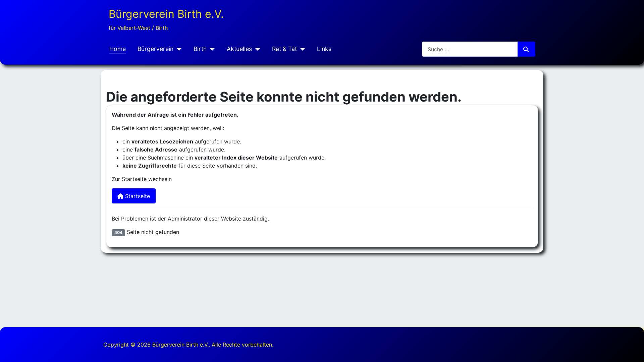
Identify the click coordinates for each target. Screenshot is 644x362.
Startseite (136, 196)
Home (117, 48)
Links (324, 48)
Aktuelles (239, 48)
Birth (200, 48)
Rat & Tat (284, 48)
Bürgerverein (155, 48)
